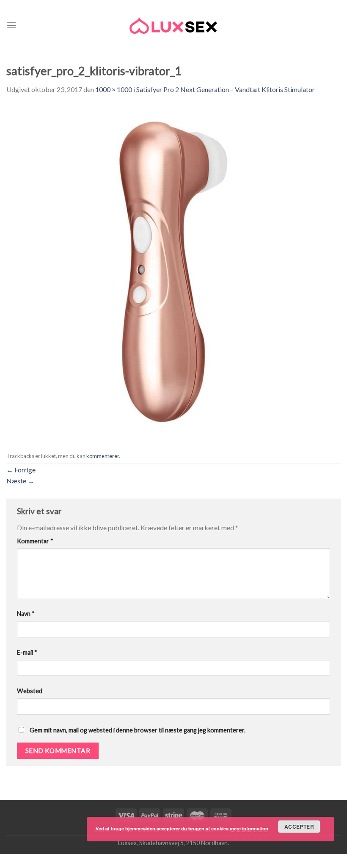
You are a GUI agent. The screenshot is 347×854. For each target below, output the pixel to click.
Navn (26, 613)
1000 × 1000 (113, 89)
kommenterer (102, 456)
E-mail (27, 652)
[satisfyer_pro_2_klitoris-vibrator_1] (173, 271)
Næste (20, 481)
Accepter (299, 826)
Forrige (21, 470)
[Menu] (11, 25)
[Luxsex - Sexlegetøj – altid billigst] (173, 25)
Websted (29, 690)
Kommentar (35, 541)
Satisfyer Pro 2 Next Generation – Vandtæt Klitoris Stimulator (225, 89)
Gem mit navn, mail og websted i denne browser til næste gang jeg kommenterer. (137, 730)
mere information (249, 828)
